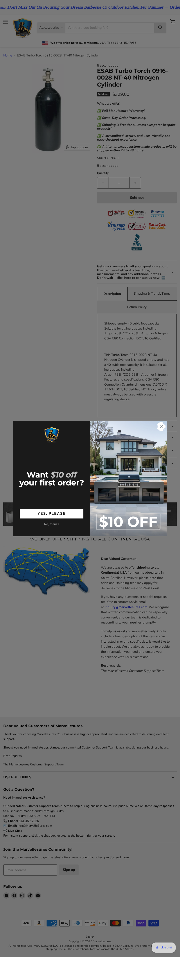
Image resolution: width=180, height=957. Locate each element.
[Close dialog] (161, 426)
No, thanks (51, 524)
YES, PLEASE (52, 513)
